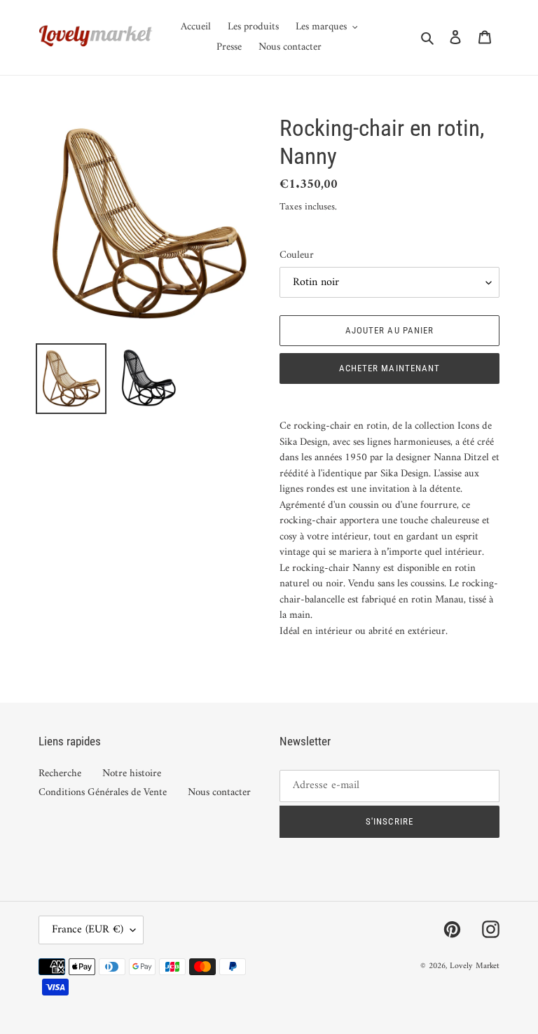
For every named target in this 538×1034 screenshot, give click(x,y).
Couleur (297, 256)
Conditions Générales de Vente (103, 792)
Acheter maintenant (389, 368)
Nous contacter (219, 792)
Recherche (60, 773)
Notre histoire (131, 773)
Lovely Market (474, 966)
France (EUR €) (87, 929)
